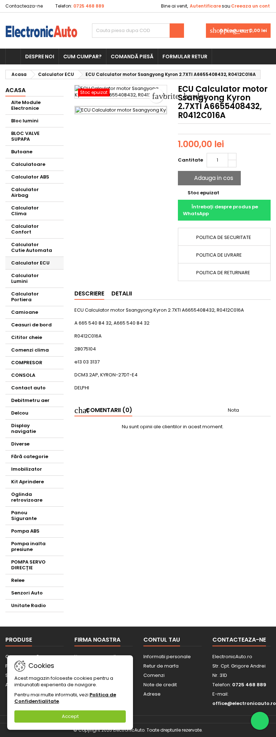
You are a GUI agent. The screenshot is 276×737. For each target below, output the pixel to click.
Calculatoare (28, 164)
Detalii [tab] (121, 293)
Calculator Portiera (25, 296)
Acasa (15, 90)
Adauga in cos (208, 178)
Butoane (21, 151)
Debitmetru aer (30, 400)
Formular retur (184, 56)
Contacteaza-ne (24, 6)
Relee (17, 580)
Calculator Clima (25, 210)
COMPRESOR (26, 362)
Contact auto (28, 387)
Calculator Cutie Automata (31, 247)
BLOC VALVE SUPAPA (25, 136)
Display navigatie (23, 428)
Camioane (24, 312)
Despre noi (39, 56)
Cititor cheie (26, 337)
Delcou (19, 413)
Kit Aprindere (27, 481)
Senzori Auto (27, 592)
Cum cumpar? (82, 56)
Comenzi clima (30, 350)
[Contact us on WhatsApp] (260, 721)
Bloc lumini (24, 120)
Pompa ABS (25, 531)
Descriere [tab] (89, 293)
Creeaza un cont (250, 6)
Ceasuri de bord (31, 324)
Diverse (20, 443)
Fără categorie (29, 456)
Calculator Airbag (25, 192)
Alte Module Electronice (26, 105)
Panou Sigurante (24, 515)
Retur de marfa (161, 666)
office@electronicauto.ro (244, 703)
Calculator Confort (25, 229)
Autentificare (205, 6)
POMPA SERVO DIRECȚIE (28, 565)
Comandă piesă (132, 56)
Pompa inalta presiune (28, 546)
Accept (70, 716)
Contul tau (161, 640)
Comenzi (154, 675)
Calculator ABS (30, 176)
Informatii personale (167, 656)
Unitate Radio (28, 605)
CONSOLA (23, 375)
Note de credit (160, 684)
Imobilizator (26, 469)
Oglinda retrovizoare (26, 497)
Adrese (152, 694)
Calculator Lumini (25, 278)
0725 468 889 (88, 6)
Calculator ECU (30, 262)
